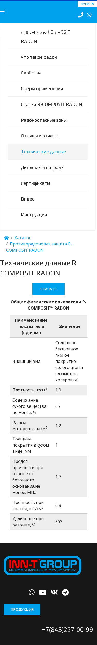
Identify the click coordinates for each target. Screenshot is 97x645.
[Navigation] (2, 11)
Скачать (48, 295)
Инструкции (34, 221)
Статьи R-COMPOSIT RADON (51, 110)
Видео (28, 205)
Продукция (22, 615)
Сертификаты (35, 189)
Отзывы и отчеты (39, 142)
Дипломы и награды (42, 173)
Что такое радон (39, 63)
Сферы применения (42, 94)
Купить (87, 4)
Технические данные (43, 157)
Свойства (31, 79)
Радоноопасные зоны (44, 126)
